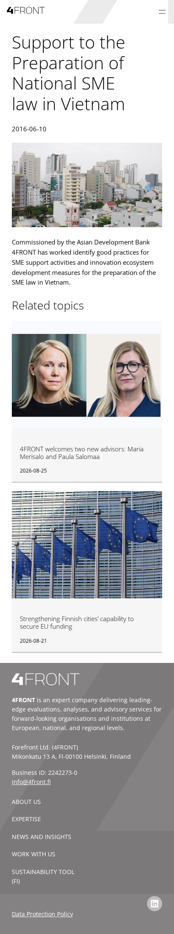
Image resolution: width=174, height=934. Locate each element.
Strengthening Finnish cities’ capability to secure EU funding (77, 622)
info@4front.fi (31, 782)
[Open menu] (162, 12)
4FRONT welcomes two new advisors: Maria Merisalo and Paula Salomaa (82, 453)
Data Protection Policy (42, 914)
